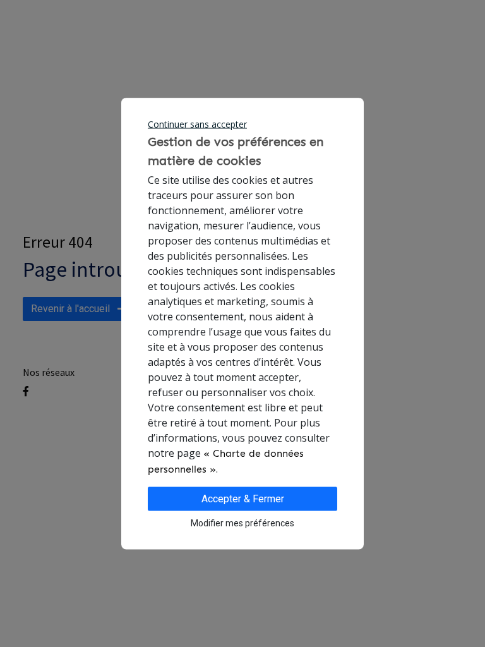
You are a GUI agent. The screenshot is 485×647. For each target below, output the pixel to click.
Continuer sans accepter (197, 124)
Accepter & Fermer (242, 499)
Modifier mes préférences (242, 523)
